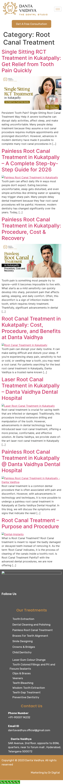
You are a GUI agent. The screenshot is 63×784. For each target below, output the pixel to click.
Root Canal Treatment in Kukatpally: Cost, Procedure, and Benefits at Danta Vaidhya (31, 328)
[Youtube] (34, 602)
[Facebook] (4, 602)
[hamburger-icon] (57, 9)
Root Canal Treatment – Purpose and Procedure (30, 523)
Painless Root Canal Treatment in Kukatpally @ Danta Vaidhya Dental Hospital (31, 461)
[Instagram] (12, 602)
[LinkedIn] (26, 602)
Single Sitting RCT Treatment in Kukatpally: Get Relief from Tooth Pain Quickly (31, 61)
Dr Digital (54, 772)
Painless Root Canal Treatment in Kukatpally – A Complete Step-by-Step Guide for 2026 (31, 160)
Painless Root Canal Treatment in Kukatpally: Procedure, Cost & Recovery (31, 228)
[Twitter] (19, 602)
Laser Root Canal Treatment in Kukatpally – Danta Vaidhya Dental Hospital (31, 388)
